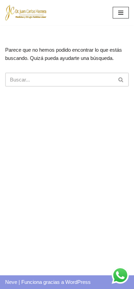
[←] (25, 13)
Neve (11, 282)
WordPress (78, 282)
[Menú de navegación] (121, 12)
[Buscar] (121, 80)
